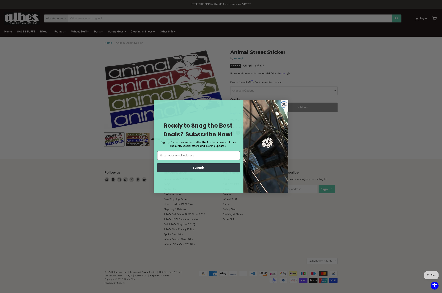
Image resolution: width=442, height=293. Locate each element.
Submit (198, 167)
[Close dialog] (284, 104)
